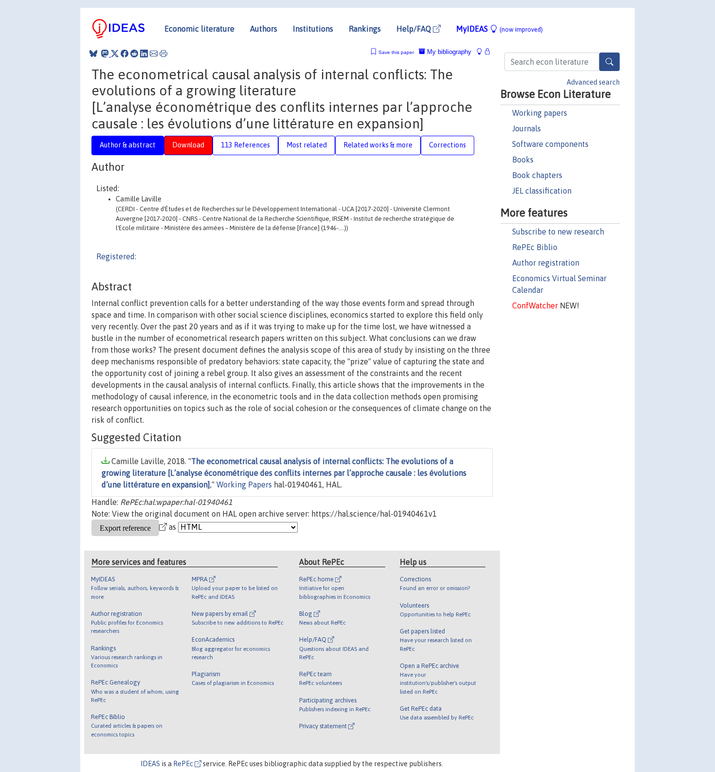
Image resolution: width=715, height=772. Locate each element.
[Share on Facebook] (124, 53)
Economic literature (199, 28)
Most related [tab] (306, 145)
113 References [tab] (245, 145)
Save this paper (396, 52)
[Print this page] (163, 53)
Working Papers (244, 484)
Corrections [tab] (447, 145)
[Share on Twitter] (115, 53)
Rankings (365, 28)
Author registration (545, 262)
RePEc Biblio (534, 247)
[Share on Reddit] (134, 53)
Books (523, 159)
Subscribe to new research (558, 231)
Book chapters (537, 175)
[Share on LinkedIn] (144, 53)
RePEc (184, 764)
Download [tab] (188, 145)
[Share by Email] (154, 53)
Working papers (539, 112)
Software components (550, 144)
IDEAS (150, 764)
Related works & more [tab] (377, 145)
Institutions (313, 28)
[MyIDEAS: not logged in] (482, 51)
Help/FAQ (414, 28)
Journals (526, 128)
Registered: (116, 256)
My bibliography (448, 51)
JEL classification (542, 190)
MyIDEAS (499, 28)
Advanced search (593, 82)
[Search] (609, 62)
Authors (263, 28)
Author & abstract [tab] (128, 145)
